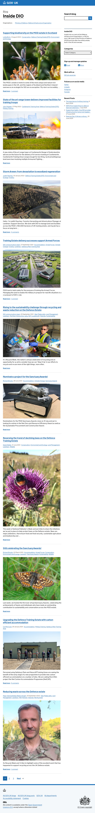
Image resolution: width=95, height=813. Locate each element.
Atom (82, 65)
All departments (50, 796)
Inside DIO (13, 16)
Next (19, 778)
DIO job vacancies (70, 75)
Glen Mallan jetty (40, 314)
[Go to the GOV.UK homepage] (10, 3)
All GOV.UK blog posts (26, 796)
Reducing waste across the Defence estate (24, 691)
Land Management (52, 314)
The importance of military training (77, 101)
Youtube (67, 92)
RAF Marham (23, 698)
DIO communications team (11, 245)
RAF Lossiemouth (34, 316)
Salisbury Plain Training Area (31, 246)
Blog (5, 11)
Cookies (26, 798)
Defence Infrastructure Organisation (39, 23)
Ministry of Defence (21, 23)
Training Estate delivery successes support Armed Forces (31, 240)
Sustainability (50, 316)
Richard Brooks (8, 381)
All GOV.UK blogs (9, 796)
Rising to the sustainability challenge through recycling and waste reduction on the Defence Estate (32, 308)
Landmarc (18, 246)
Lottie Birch (6, 37)
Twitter (66, 85)
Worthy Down (38, 698)
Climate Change (40, 381)
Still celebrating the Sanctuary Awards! (22, 548)
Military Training (8, 108)
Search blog (70, 14)
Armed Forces (50, 245)
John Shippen (7, 106)
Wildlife (12, 447)
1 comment (14, 91)
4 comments (15, 232)
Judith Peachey (8, 176)
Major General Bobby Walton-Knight (14, 696)
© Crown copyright (85, 807)
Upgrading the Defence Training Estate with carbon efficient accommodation (28, 621)
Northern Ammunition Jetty (19, 316)
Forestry (11, 177)
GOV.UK (39, 796)
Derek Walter (7, 445)
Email (68, 65)
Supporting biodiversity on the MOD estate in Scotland (30, 33)
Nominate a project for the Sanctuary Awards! (25, 376)
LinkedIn (67, 87)
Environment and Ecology (39, 445)
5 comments (15, 683)
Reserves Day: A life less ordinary (76, 116)
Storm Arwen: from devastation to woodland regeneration (31, 171)
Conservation (26, 37)
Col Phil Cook (7, 627)
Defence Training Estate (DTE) (40, 37)
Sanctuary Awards (51, 381)
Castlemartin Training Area (30, 106)
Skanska (43, 316)
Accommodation (39, 245)
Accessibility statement (12, 798)
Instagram (67, 89)
